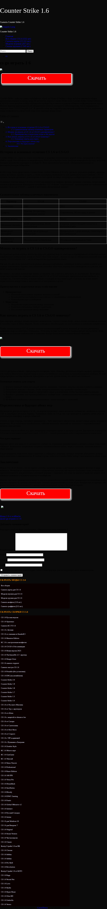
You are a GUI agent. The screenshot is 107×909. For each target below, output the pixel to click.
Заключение (13, 146)
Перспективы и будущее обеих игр (23, 141)
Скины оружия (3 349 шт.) (18, 46)
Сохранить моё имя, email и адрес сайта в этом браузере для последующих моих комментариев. (48, 570)
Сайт (2, 565)
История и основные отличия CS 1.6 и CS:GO (28, 127)
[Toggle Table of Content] (2, 122)
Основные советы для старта (26, 139)
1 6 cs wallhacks (10, 516)
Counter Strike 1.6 (24, 10)
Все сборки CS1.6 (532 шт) (18, 39)
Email (3, 560)
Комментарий (7, 550)
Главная (9, 36)
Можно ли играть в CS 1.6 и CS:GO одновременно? (31, 132)
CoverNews (42, 908)
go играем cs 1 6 (10, 519)
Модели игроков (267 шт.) (18, 44)
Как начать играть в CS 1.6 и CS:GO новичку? (28, 136)
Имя (3, 554)
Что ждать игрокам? (28, 144)
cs (6, 56)
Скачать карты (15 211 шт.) (18, 41)
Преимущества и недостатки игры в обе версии (35, 134)
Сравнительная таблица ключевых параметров (34, 129)
